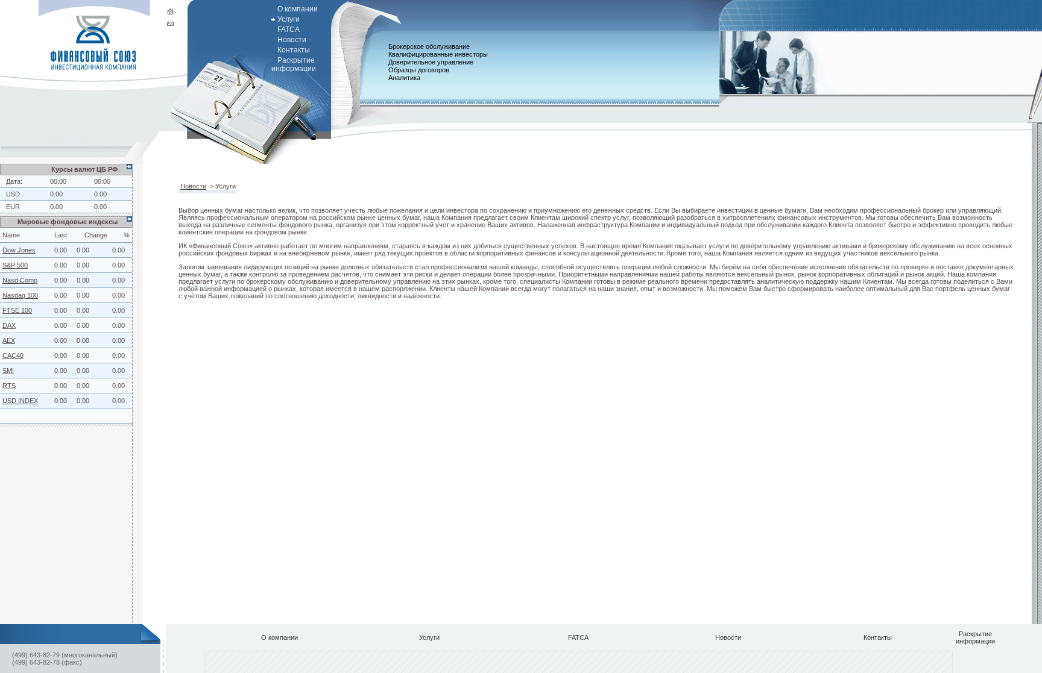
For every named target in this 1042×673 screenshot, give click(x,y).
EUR (13, 206)
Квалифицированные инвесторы (438, 54)
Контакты (293, 50)
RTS (9, 385)
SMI (8, 370)
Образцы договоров (418, 70)
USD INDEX (20, 400)
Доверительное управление (430, 62)
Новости (291, 40)
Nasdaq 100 (20, 295)
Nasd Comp (19, 280)
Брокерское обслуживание (429, 46)
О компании (297, 9)
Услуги (288, 19)
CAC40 (13, 355)
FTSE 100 (17, 310)
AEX (8, 340)
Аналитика (404, 77)
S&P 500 (15, 265)
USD (13, 194)
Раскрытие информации (293, 64)
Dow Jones (19, 250)
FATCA (288, 29)
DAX (9, 325)
